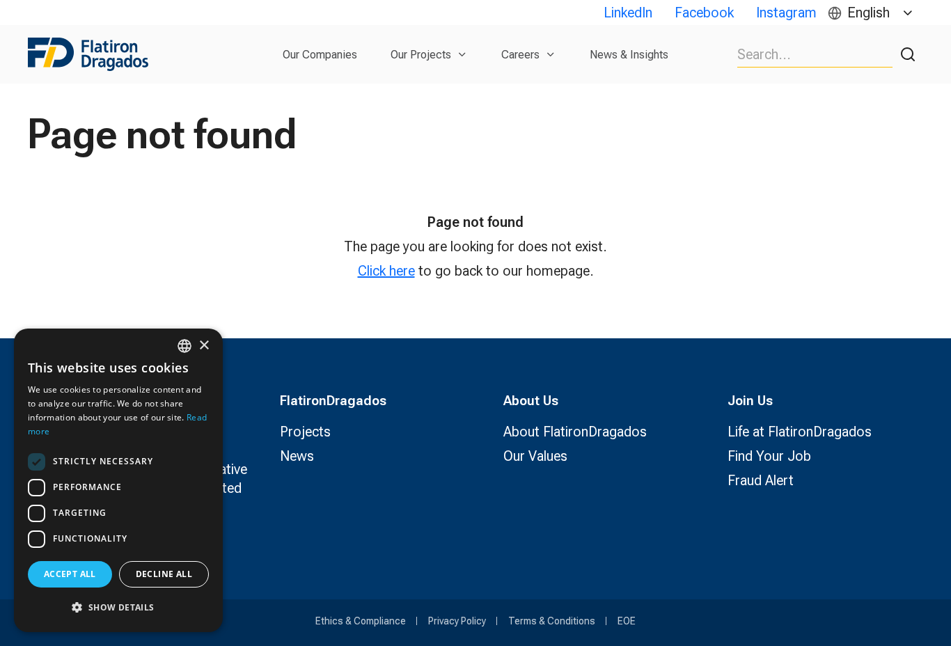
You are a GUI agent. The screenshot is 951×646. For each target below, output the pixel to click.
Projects (305, 431)
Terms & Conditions (551, 621)
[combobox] (184, 346)
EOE (627, 621)
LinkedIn (628, 12)
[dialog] (118, 480)
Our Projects (421, 54)
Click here (386, 270)
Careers (520, 54)
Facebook (704, 12)
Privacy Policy (457, 621)
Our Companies (320, 54)
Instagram (786, 12)
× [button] (203, 345)
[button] (118, 607)
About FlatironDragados (575, 431)
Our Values (535, 456)
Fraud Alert (761, 480)
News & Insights (629, 54)
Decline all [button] (164, 574)
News (297, 456)
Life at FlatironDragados (800, 431)
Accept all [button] (70, 574)
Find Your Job (769, 456)
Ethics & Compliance (360, 621)
